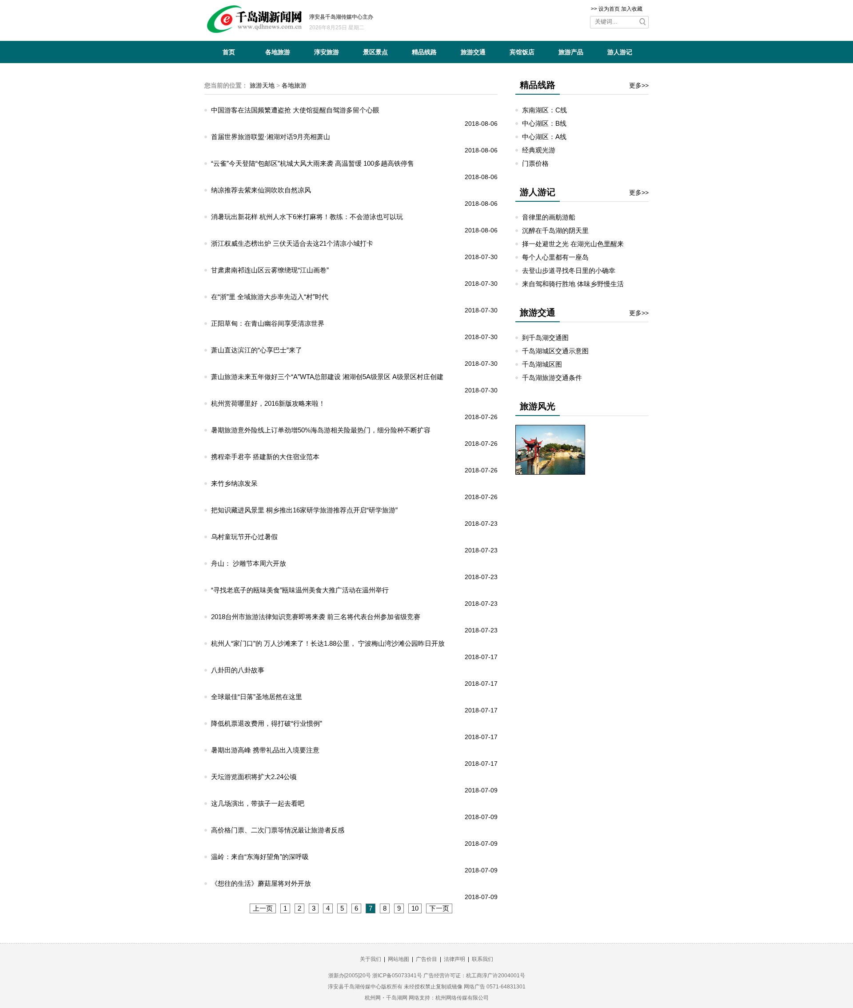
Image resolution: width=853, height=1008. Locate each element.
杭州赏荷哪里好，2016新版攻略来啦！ (268, 403)
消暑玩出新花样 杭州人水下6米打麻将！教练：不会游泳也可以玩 (307, 216)
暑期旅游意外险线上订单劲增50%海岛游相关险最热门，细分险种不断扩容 (320, 430)
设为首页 (609, 9)
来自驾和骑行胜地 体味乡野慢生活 (573, 284)
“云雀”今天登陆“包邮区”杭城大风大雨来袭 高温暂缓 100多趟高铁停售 (312, 163)
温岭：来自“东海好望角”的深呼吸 (260, 856)
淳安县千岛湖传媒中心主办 (341, 17)
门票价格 (535, 163)
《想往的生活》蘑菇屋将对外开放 (261, 883)
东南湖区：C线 (544, 110)
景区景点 (375, 52)
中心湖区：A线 (544, 136)
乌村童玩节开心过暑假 (244, 536)
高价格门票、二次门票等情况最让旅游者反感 (277, 830)
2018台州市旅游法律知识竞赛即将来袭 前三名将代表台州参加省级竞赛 (315, 616)
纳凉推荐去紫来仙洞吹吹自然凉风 (261, 190)
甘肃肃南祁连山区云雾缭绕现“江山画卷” (270, 270)
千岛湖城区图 (542, 364)
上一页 (263, 908)
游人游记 (619, 52)
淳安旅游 (326, 52)
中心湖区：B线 (544, 123)
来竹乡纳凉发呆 (234, 483)
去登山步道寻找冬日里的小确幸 (568, 270)
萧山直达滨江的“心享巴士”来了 (256, 350)
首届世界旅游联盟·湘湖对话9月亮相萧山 (270, 136)
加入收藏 (631, 9)
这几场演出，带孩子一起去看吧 (257, 803)
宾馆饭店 (522, 52)
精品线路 (424, 52)
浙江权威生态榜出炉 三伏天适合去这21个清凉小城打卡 (292, 243)
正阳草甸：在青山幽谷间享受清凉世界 (267, 323)
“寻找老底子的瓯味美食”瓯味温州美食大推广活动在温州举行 (300, 590)
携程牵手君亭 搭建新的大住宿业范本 (265, 456)
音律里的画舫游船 (548, 217)
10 (415, 908)
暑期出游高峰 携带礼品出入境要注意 (265, 750)
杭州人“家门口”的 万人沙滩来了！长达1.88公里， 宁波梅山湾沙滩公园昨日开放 (328, 643)
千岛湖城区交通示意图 (555, 351)
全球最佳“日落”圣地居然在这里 (256, 696)
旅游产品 (570, 52)
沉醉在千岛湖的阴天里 (555, 230)
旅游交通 (473, 52)
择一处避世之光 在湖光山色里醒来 (573, 244)
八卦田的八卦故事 (237, 670)
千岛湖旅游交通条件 (552, 377)
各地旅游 (277, 52)
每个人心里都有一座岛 (555, 257)
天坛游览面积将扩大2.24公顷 (254, 776)
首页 (229, 52)
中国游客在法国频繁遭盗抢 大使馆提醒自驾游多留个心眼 (295, 110)
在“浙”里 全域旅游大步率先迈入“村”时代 (269, 296)
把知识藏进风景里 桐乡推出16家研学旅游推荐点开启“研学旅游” (304, 510)
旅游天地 (262, 85)
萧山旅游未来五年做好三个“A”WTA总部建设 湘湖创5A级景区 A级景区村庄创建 (327, 376)
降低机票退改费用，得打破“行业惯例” (266, 723)
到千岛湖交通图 (545, 337)
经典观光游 (538, 150)
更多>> (639, 85)
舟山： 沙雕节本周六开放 (248, 563)
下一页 (439, 908)
